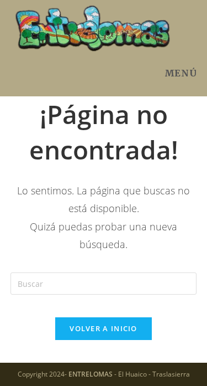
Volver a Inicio (103, 328)
